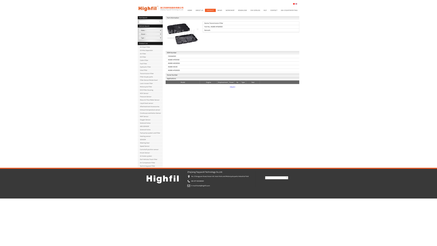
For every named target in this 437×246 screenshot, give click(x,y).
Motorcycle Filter (146, 87)
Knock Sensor (145, 153)
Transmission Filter (147, 73)
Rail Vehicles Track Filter (148, 159)
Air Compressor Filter (147, 163)
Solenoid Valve (145, 123)
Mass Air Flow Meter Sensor (149, 100)
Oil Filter (143, 57)
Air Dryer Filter (145, 47)
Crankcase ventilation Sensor (150, 113)
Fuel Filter (143, 64)
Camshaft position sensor (149, 149)
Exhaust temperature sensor (150, 110)
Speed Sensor (145, 146)
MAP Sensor (144, 116)
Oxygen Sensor (145, 120)
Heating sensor (145, 136)
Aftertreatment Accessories (149, 107)
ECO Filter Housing (146, 90)
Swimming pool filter (147, 166)
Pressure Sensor (145, 97)
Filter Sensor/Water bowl (149, 80)
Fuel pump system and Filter (150, 133)
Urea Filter (143, 70)
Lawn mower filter (146, 83)
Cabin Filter (144, 60)
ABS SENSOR (144, 126)
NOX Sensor (144, 93)
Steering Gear (145, 143)
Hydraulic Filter (145, 67)
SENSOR (143, 140)
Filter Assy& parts (146, 77)
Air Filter (143, 54)
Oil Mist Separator (146, 50)
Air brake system (146, 156)
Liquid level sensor (146, 103)
